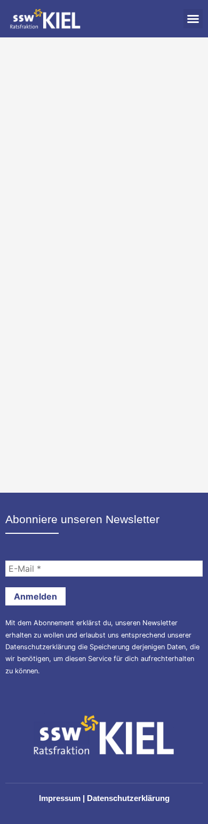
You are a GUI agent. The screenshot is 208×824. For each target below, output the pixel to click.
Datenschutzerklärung (40, 647)
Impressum (60, 798)
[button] (193, 18)
